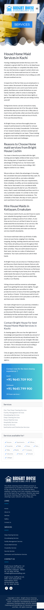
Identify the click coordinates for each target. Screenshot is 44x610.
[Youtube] (10, 588)
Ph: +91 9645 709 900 (11, 584)
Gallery (6, 519)
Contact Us (7, 522)
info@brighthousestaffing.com (14, 573)
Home (6, 508)
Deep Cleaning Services (12, 417)
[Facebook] (6, 588)
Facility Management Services (14, 412)
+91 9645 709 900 (19, 379)
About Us (7, 512)
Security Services (9, 425)
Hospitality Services (10, 422)
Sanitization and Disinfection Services (16, 427)
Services (6, 515)
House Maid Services (11, 420)
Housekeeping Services (11, 415)
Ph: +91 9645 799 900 (11, 571)
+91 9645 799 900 (19, 388)
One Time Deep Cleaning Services (15, 410)
